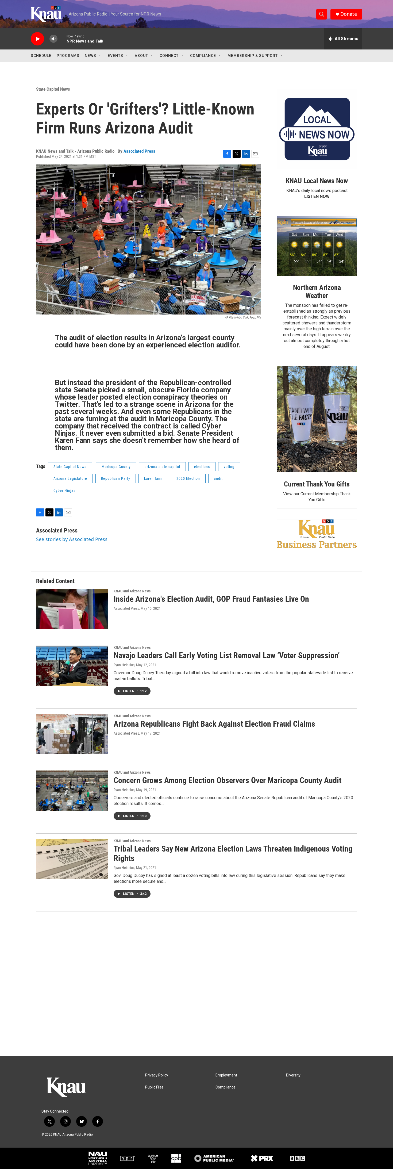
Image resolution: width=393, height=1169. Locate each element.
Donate (348, 14)
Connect (169, 55)
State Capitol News (53, 89)
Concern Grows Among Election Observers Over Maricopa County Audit (227, 780)
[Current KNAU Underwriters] (317, 533)
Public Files (154, 1087)
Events (115, 55)
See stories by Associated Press (71, 539)
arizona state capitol (162, 467)
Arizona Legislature (70, 478)
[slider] (62, 38)
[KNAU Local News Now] (317, 129)
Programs (68, 55)
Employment (226, 1075)
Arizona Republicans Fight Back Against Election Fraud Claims (214, 724)
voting (229, 467)
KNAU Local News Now (317, 181)
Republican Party (115, 478)
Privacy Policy (156, 1075)
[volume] (53, 39)
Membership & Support (253, 55)
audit (218, 478)
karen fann (153, 478)
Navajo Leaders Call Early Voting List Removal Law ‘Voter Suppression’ (227, 655)
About (141, 55)
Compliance (203, 55)
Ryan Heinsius (124, 665)
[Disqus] (196, 984)
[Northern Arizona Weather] (317, 246)
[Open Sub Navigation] (100, 55)
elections (202, 467)
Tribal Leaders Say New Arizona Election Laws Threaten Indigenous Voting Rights (233, 853)
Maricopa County (116, 467)
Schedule (41, 55)
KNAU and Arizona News (132, 591)
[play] (37, 39)
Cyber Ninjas (64, 490)
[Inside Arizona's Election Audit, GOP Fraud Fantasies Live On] (72, 609)
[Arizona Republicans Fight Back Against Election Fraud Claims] (72, 734)
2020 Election (188, 478)
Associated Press (139, 151)
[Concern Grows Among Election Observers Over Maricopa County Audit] (72, 791)
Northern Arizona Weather (317, 291)
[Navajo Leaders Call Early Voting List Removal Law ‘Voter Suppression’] (72, 666)
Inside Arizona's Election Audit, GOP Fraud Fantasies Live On (211, 599)
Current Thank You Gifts (316, 484)
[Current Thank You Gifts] (317, 419)
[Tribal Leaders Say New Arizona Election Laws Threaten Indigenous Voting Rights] (72, 859)
